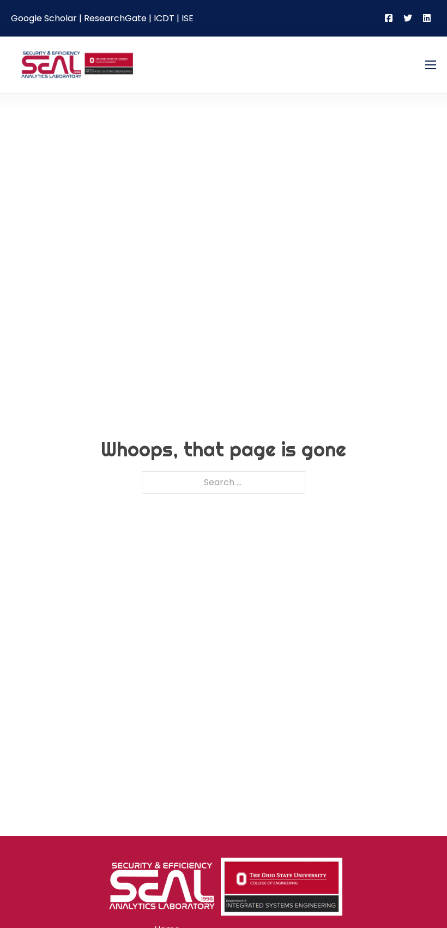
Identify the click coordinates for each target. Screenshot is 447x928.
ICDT (164, 18)
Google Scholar (44, 18)
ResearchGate (115, 18)
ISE (188, 18)
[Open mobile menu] (430, 65)
